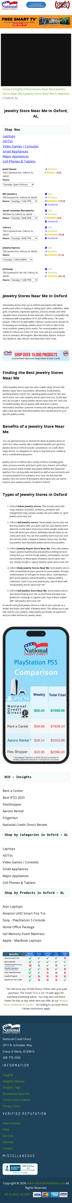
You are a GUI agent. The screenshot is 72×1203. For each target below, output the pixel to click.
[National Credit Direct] (10, 5)
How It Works (11, 1123)
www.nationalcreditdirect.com (46, 1183)
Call (50, 194)
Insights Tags (12, 1087)
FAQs (6, 1130)
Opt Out (8, 1136)
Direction (52, 169)
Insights (18, 89)
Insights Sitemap (14, 1081)
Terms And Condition (16, 1100)
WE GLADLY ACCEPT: (18, 1194)
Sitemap (8, 1142)
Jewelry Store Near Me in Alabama (46, 94)
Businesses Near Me (39, 89)
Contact (8, 1148)
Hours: (6, 179)
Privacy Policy (11, 1106)
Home (6, 89)
